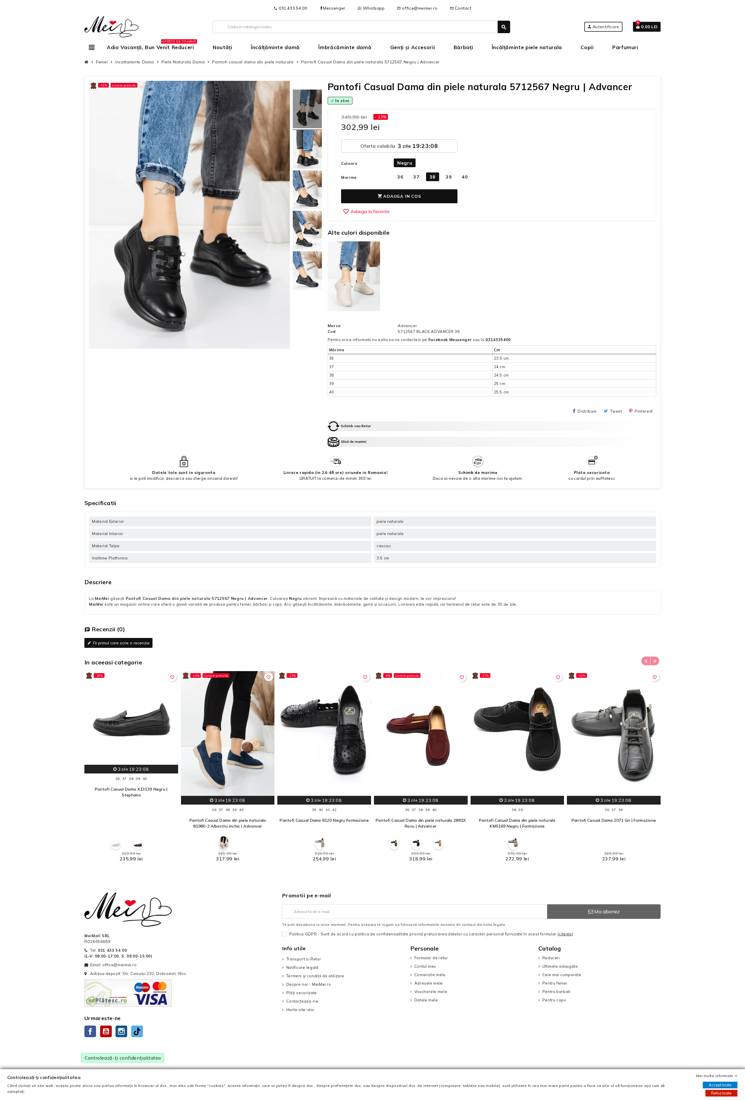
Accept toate (720, 1085)
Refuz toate (721, 1093)
